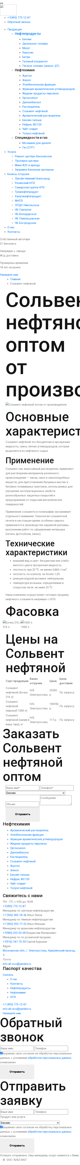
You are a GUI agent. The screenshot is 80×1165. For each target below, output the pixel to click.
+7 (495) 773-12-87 (14, 1004)
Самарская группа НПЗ (29, 187)
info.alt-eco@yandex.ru (17, 964)
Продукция (14, 29)
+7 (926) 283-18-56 (14, 915)
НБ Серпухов (23, 209)
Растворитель (31, 106)
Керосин (27, 52)
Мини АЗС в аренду (27, 165)
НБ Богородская (25, 223)
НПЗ (13, 997)
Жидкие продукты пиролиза (40, 93)
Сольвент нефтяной (35, 111)
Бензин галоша (31, 120)
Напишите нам (12, 1013)
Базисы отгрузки (18, 174)
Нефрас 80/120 (31, 124)
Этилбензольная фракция (39, 84)
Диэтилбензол (31, 102)
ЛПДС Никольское (27, 205)
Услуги (11, 152)
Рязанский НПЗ (25, 183)
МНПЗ (19, 200)
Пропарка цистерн (27, 160)
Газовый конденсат (35, 61)
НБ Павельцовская (27, 218)
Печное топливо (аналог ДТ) (40, 66)
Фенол (26, 80)
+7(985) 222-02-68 (14, 932)
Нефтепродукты (28, 34)
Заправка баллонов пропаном (34, 169)
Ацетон (27, 75)
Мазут (26, 48)
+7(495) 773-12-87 (18, 17)
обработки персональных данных (49, 1058)
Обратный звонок (18, 22)
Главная (15, 279)
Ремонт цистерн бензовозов (33, 156)
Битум (26, 57)
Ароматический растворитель (41, 115)
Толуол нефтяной (33, 133)
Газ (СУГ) (28, 147)
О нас (11, 227)
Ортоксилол (30, 98)
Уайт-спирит (30, 129)
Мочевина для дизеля (36, 143)
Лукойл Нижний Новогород (32, 178)
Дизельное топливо (35, 43)
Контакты (13, 231)
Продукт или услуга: (13, 1117)
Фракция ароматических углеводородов (48, 89)
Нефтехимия (18, 992)
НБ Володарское (25, 214)
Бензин (26, 39)
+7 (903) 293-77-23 (14, 924)
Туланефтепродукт (27, 192)
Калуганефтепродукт (28, 196)
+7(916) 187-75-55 (14, 941)
